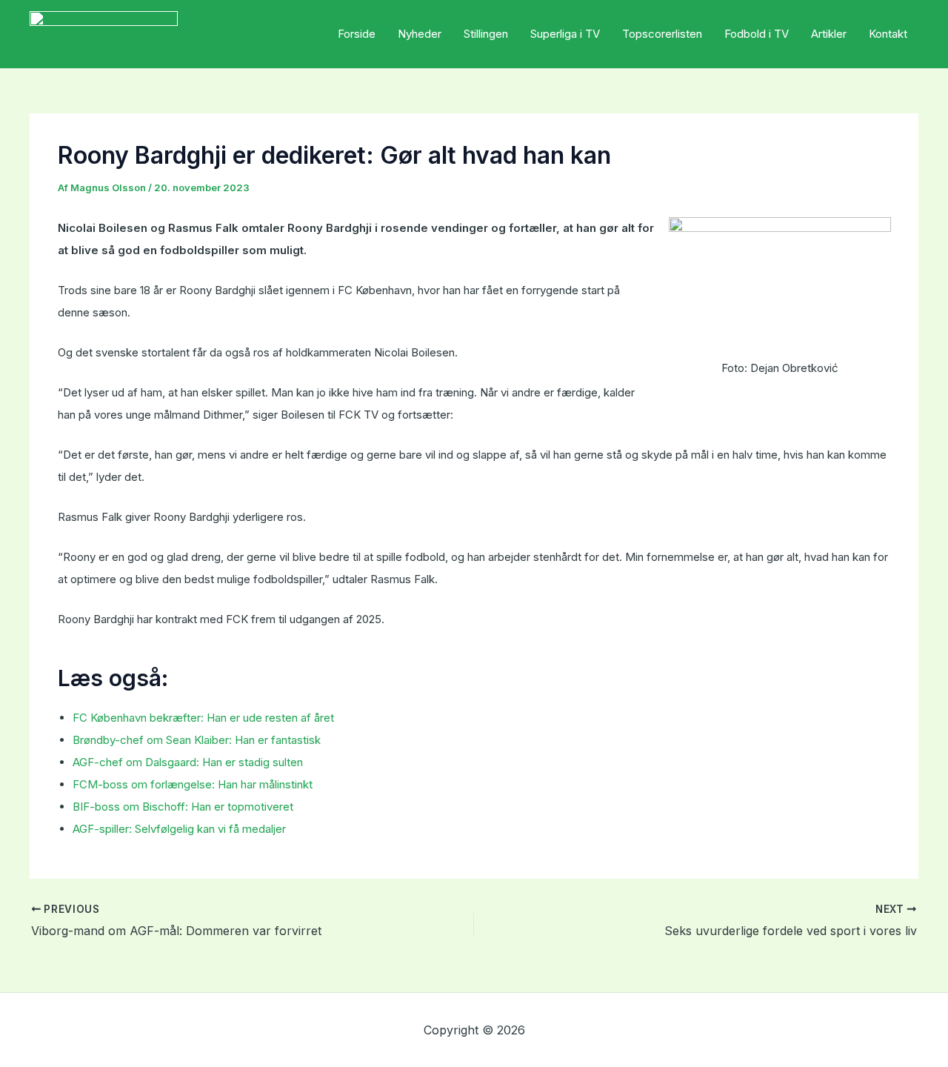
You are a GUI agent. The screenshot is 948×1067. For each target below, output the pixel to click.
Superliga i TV (565, 34)
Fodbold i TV (756, 34)
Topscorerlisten (662, 34)
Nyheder (419, 34)
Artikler (829, 34)
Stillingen (486, 34)
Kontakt (888, 34)
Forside (356, 34)
